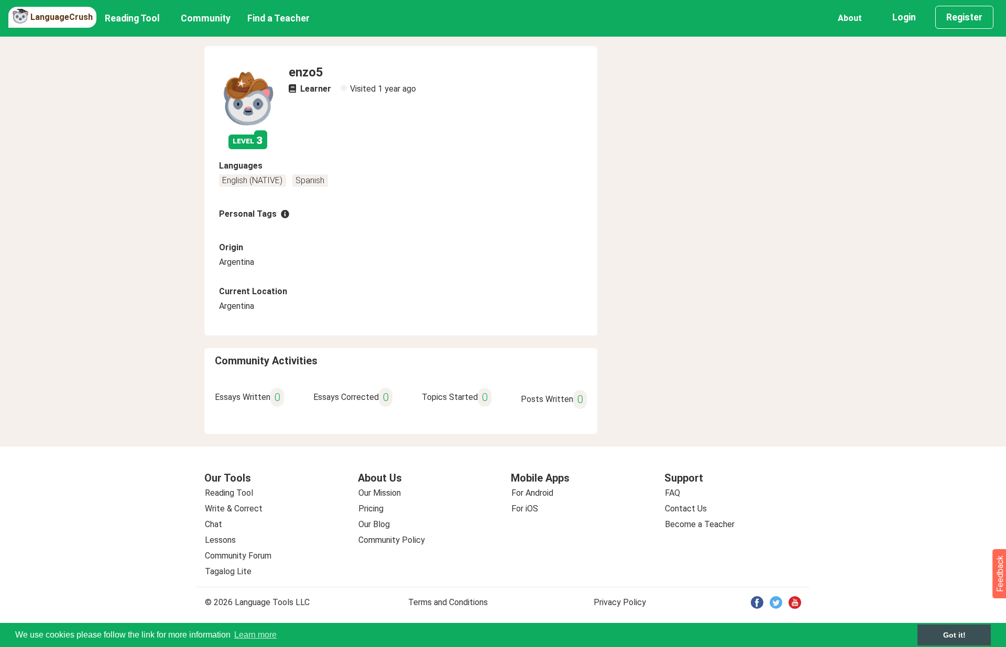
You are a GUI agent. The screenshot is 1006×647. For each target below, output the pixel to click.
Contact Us (686, 509)
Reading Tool (132, 18)
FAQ (672, 493)
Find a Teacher (278, 18)
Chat (213, 524)
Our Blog (374, 524)
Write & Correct (234, 509)
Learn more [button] (255, 634)
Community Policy (391, 540)
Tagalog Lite (228, 571)
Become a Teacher (700, 524)
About (850, 18)
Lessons (220, 540)
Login (904, 17)
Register (964, 17)
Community (206, 18)
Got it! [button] (954, 635)
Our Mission (379, 493)
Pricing (371, 509)
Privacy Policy (620, 602)
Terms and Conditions (448, 602)
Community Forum (238, 556)
